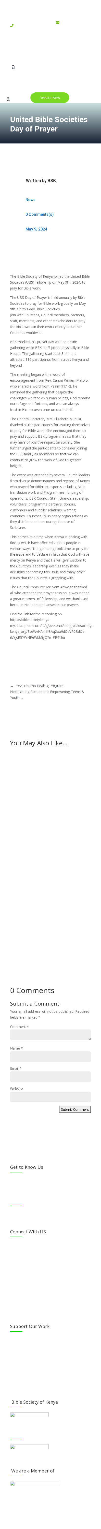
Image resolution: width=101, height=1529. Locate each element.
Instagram (23, 1263)
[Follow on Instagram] (50, 48)
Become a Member (30, 1339)
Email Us (21, 1291)
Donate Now (49, 97)
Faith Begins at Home (34, 905)
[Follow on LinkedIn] (60, 48)
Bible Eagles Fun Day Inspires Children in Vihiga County (50, 779)
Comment (19, 1026)
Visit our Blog (25, 1385)
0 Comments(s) (39, 214)
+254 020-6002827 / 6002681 (28, 28)
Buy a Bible (23, 1357)
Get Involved (25, 1367)
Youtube (21, 1272)
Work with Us (25, 1376)
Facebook (22, 1244)
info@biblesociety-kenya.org (70, 31)
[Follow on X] (41, 48)
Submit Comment (75, 1109)
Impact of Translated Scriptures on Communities (47, 846)
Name (16, 1048)
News (30, 199)
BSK (52, 180)
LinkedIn (21, 1281)
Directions (22, 1309)
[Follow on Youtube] (70, 48)
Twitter (20, 1254)
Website (16, 1088)
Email (16, 1068)
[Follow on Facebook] (31, 48)
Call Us (19, 1300)
